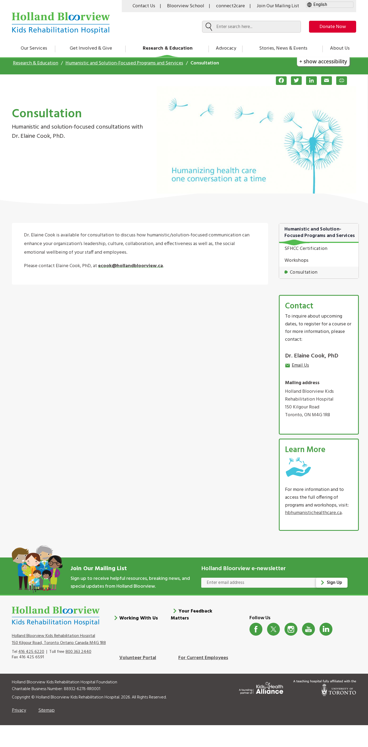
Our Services (34, 48)
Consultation (304, 272)
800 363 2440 (78, 651)
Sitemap (46, 710)
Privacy (19, 710)
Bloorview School (185, 6)
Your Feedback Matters (191, 614)
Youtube (308, 629)
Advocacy (226, 48)
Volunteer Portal (137, 658)
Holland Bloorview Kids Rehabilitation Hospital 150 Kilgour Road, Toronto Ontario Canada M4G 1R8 (59, 639)
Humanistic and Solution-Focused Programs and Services (124, 63)
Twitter (273, 629)
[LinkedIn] (309, 80)
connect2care (230, 6)
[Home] (61, 23)
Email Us (300, 365)
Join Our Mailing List (278, 6)
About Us (340, 48)
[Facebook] (279, 80)
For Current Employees (203, 658)
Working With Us (138, 618)
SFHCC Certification (306, 249)
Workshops (296, 260)
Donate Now (333, 27)
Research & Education (168, 48)
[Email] (324, 80)
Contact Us (144, 6)
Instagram (291, 629)
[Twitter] (294, 80)
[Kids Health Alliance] (261, 687)
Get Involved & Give (91, 48)
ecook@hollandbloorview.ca (130, 266)
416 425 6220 (31, 651)
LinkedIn (326, 629)
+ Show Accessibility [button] (323, 61)
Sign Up (334, 582)
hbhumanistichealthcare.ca (313, 513)
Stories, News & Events (283, 48)
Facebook (256, 629)
